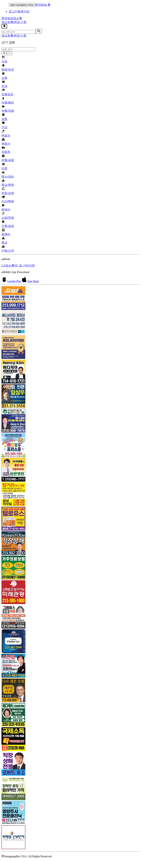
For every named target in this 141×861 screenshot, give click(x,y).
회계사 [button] (5, 209)
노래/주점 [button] (7, 217)
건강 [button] (4, 127)
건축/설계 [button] (7, 226)
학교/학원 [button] (7, 184)
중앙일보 (11, 18)
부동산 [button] (5, 143)
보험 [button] (4, 119)
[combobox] (18, 49)
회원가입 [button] (23, 11)
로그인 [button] (13, 11)
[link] (70, 298)
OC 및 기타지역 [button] (24, 265)
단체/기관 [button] (7, 250)
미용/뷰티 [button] (7, 102)
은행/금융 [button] (7, 160)
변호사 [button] (5, 135)
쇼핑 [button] (4, 77)
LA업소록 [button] (7, 265)
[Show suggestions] (4, 53)
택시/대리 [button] (7, 176)
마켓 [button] (4, 168)
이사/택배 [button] (7, 201)
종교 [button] (4, 242)
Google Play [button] (14, 281)
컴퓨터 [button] (5, 234)
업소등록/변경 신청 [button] (13, 22)
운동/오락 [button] (7, 193)
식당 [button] (4, 61)
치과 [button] (4, 86)
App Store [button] (33, 281)
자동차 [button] (5, 151)
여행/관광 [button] (7, 110)
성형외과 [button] (7, 94)
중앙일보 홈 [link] (42, 4)
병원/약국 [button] (7, 69)
